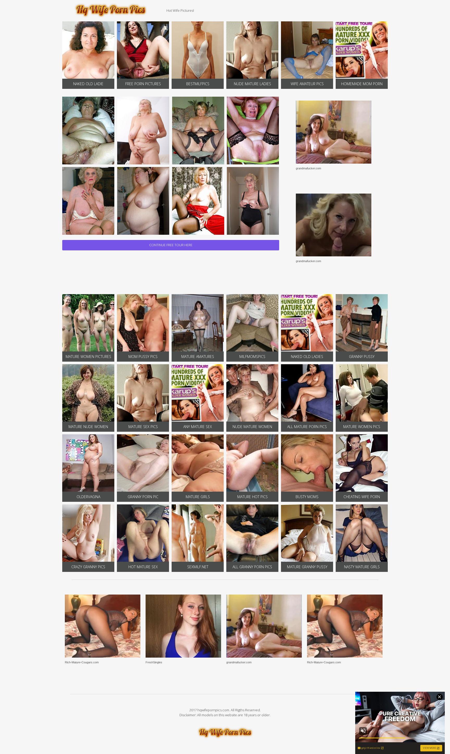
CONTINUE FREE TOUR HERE (170, 245)
